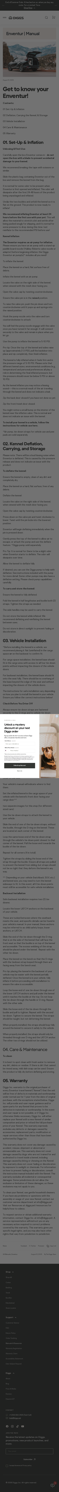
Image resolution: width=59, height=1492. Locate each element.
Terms (18, 760)
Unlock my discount (20, 765)
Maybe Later (19, 771)
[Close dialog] (57, 716)
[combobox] (7, 750)
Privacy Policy (13, 760)
